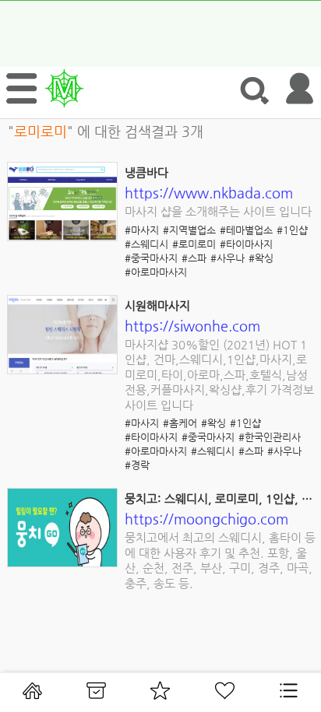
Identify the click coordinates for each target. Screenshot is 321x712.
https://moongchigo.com (206, 518)
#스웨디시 (146, 244)
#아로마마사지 (156, 272)
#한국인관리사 (269, 437)
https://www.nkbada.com (209, 192)
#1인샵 (292, 230)
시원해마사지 (157, 305)
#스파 (194, 258)
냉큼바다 (146, 172)
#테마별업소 (246, 230)
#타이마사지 (246, 244)
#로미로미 (194, 244)
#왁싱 (261, 258)
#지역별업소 (189, 230)
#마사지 (142, 230)
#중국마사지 (151, 258)
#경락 (137, 465)
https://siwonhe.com (192, 325)
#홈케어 (180, 423)
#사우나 (227, 258)
